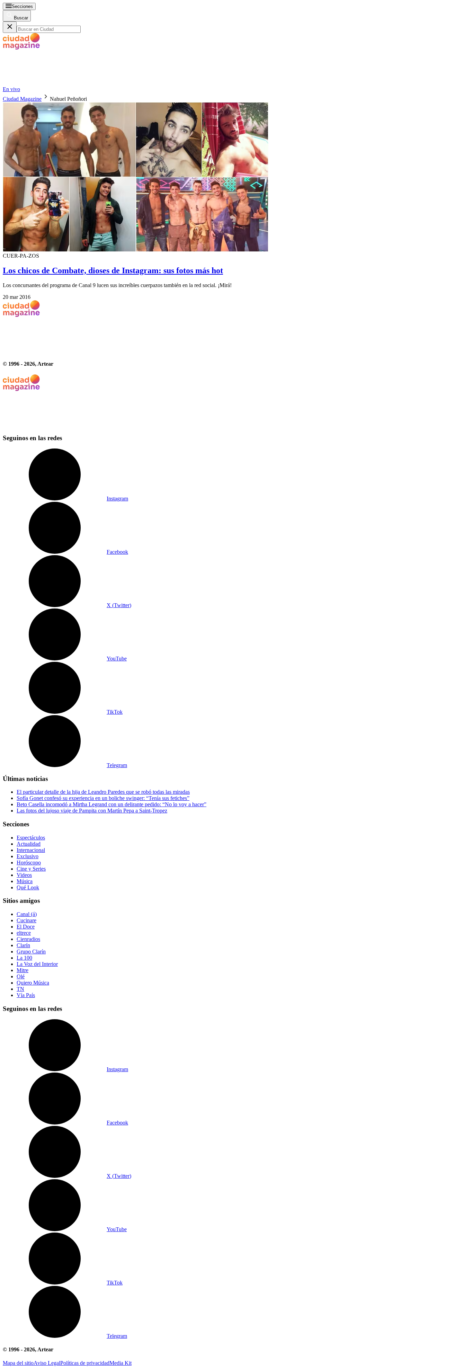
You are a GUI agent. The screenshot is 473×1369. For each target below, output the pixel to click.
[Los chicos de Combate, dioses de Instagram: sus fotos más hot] (236, 177)
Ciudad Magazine (22, 99)
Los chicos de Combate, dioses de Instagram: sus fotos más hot (113, 270)
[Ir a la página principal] (55, 83)
